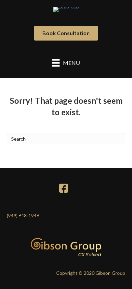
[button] (66, 33)
